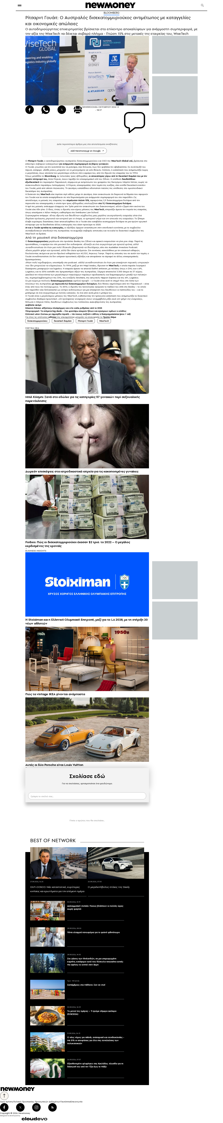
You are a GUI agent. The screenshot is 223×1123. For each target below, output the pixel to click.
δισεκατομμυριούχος (37, 320)
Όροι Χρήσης (6, 1101)
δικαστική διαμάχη (127, 176)
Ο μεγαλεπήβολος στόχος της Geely (109, 887)
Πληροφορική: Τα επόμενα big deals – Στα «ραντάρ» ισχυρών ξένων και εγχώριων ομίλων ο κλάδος (75, 311)
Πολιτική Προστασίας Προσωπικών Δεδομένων (36, 1101)
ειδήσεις (52, 317)
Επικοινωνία (76, 1101)
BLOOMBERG (111, 13)
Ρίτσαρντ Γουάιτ (85, 320)
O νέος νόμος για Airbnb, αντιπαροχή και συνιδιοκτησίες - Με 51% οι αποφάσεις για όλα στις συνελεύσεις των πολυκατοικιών (95, 1040)
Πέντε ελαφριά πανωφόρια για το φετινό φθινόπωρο (93, 932)
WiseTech (104, 320)
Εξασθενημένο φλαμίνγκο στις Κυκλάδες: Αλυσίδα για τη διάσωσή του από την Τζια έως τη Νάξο (95, 1065)
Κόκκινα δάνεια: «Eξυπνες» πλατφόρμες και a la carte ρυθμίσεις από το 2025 (63, 308)
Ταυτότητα (65, 1101)
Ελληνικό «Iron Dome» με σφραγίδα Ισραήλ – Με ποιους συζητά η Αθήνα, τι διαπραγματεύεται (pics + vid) (78, 314)
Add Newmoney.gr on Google (86, 150)
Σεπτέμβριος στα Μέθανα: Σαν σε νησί (86, 984)
